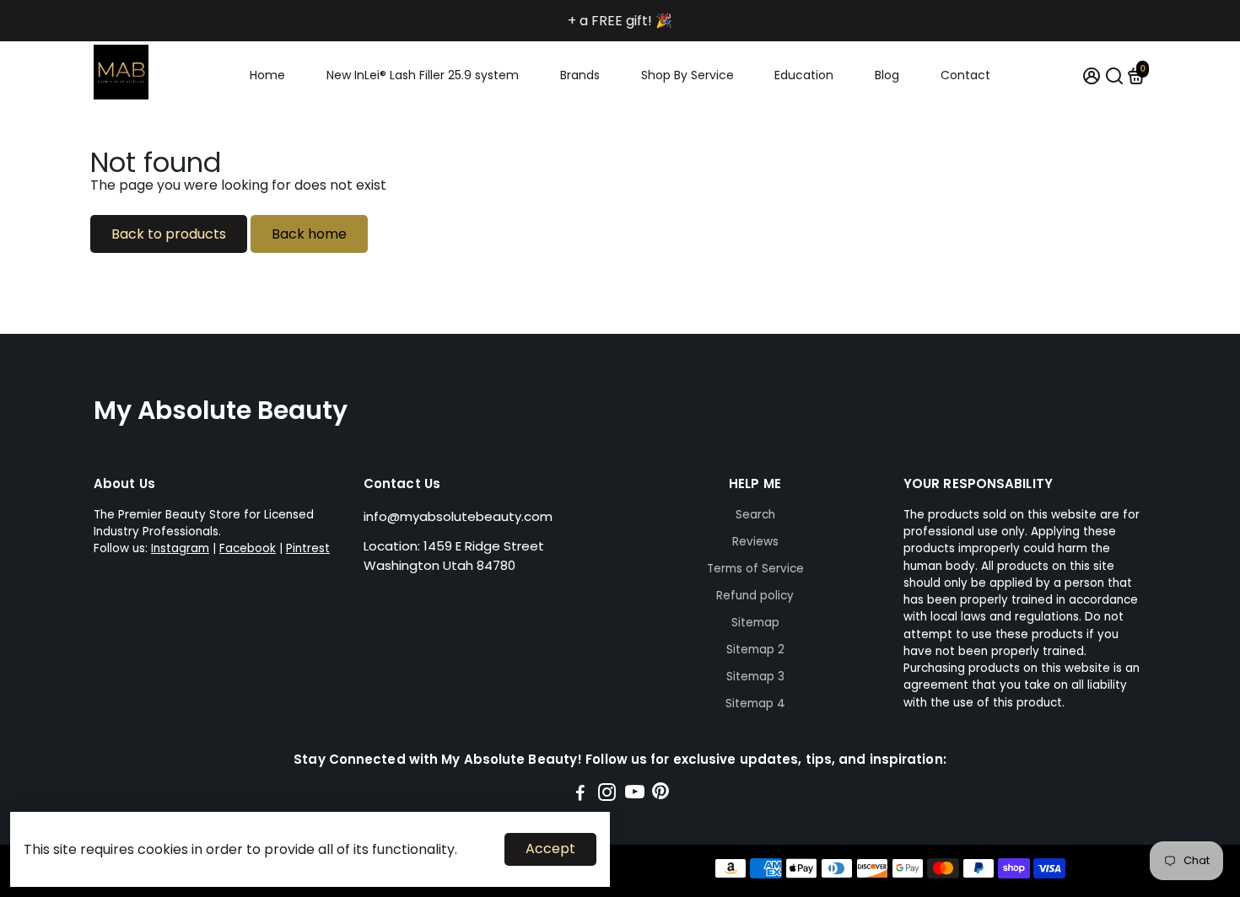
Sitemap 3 (755, 677)
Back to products (168, 234)
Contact (965, 75)
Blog (887, 75)
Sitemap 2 (755, 650)
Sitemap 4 (755, 704)
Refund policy (755, 596)
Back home (309, 234)
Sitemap (755, 623)
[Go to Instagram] (606, 794)
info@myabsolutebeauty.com (458, 516)
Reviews (755, 542)
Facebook (247, 548)
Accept (550, 848)
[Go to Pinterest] (660, 794)
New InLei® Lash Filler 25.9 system (422, 75)
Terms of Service (755, 569)
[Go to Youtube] (634, 794)
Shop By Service (687, 75)
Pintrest (308, 548)
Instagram (180, 548)
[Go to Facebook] (580, 794)
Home (267, 75)
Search (755, 515)
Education (803, 75)
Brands (580, 75)
